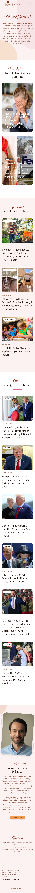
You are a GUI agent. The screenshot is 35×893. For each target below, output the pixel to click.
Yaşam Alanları (9, 221)
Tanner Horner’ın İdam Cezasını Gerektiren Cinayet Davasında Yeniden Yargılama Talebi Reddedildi (16, 172)
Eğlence (7, 398)
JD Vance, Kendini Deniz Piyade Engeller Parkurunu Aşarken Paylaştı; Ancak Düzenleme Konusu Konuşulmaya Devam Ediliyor (17, 627)
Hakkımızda (17, 817)
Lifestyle (9, 109)
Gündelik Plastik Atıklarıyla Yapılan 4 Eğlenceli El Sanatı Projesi (16, 351)
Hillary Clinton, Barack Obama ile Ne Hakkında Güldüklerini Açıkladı (14, 578)
